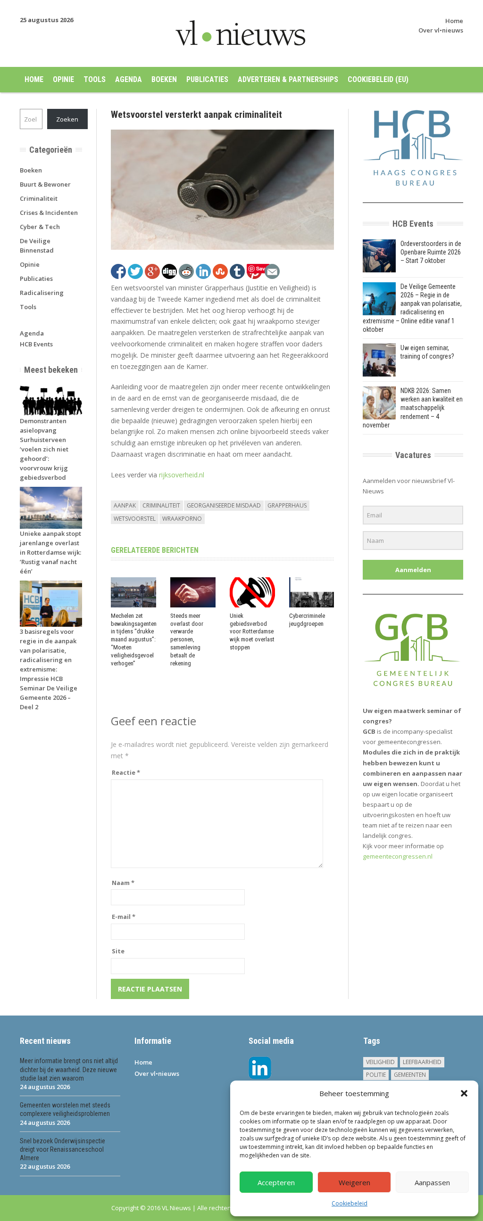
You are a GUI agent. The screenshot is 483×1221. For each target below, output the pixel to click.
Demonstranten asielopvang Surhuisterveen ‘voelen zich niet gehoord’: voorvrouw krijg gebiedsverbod (44, 449)
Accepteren (276, 1182)
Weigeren (354, 1182)
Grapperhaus (287, 505)
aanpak (125, 505)
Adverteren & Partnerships (288, 79)
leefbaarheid (422, 1062)
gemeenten (410, 1075)
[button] (464, 1093)
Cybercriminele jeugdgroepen (307, 619)
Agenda (128, 79)
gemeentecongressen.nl (398, 856)
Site (118, 951)
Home (454, 20)
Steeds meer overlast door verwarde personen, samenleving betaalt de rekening (186, 639)
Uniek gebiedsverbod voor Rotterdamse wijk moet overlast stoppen (252, 631)
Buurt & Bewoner (45, 184)
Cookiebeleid (349, 1203)
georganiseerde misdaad (224, 505)
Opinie (63, 79)
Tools (94, 79)
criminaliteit (161, 505)
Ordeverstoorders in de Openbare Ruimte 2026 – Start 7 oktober (430, 252)
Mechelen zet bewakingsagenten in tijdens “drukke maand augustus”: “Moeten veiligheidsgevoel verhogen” (134, 639)
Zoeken (67, 119)
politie (376, 1075)
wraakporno (182, 519)
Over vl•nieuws (440, 30)
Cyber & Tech (40, 226)
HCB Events (36, 344)
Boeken (164, 79)
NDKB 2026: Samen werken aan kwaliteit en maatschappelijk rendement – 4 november (413, 408)
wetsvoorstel (135, 519)
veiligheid (380, 1062)
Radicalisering (42, 292)
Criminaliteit (39, 198)
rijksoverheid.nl (181, 474)
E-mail (123, 916)
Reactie (126, 772)
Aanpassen (432, 1182)
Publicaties (207, 79)
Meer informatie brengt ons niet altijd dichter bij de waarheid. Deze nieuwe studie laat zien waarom (69, 1069)
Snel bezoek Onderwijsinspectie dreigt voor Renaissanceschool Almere (62, 1149)
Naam (123, 882)
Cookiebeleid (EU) (378, 79)
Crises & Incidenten (49, 212)
